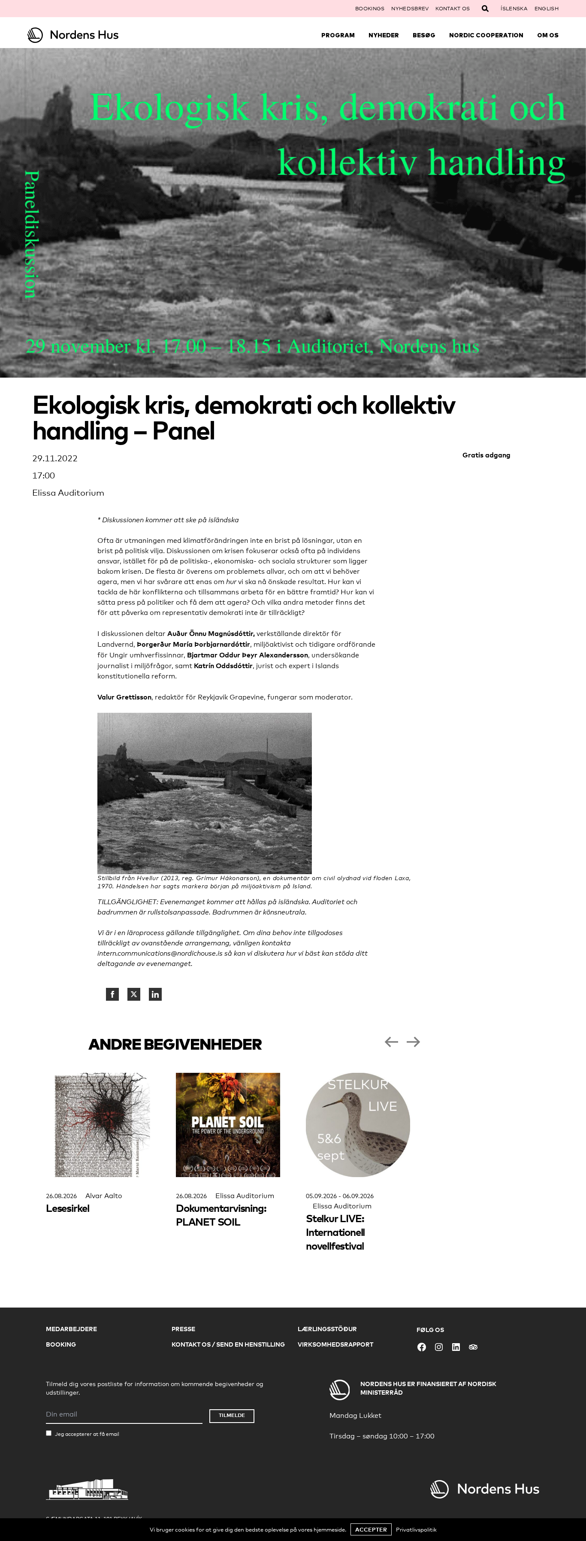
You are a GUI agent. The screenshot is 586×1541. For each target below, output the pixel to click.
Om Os (548, 35)
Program (338, 35)
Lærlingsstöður (327, 1328)
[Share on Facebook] (112, 994)
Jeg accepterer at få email (87, 1434)
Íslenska (514, 9)
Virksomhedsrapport (335, 1344)
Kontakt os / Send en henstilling (228, 1344)
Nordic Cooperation (486, 35)
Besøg (424, 35)
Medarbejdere (71, 1328)
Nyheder (384, 35)
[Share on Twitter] (133, 994)
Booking (61, 1344)
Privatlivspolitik (416, 1529)
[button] (391, 1042)
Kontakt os (452, 9)
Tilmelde (232, 1415)
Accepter (371, 1529)
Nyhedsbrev (410, 9)
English (547, 9)
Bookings (369, 9)
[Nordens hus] (93, 35)
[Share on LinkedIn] (155, 994)
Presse (183, 1328)
